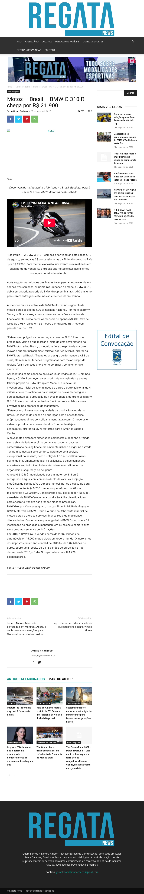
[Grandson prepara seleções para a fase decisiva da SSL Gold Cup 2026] (104, 117)
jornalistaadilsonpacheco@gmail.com (77, 872)
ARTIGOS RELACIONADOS (26, 679)
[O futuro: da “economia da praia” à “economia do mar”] (20, 696)
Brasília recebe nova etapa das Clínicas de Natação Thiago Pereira (125, 176)
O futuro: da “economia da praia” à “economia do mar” (19, 711)
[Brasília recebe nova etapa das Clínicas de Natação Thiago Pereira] (104, 177)
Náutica (11, 703)
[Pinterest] (26, 119)
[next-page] (15, 775)
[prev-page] (9, 775)
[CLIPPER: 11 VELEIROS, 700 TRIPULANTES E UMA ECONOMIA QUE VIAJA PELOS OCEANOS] (104, 193)
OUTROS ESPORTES (93, 41)
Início (9, 86)
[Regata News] (72, 18)
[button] (133, 41)
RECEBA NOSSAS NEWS (29, 50)
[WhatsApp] (34, 119)
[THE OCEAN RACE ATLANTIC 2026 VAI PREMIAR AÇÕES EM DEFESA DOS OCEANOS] (104, 213)
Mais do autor (60, 679)
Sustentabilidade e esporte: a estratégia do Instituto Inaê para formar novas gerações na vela (78, 714)
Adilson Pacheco (19, 111)
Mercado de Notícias (47, 742)
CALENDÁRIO (32, 41)
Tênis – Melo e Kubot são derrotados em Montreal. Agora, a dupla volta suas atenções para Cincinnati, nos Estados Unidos (26, 629)
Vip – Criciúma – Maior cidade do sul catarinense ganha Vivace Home (73, 627)
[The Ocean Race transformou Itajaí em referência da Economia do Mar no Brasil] (49, 735)
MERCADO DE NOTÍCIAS (67, 41)
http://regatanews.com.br (43, 655)
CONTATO (50, 50)
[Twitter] (18, 119)
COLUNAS (47, 41)
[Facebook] (10, 119)
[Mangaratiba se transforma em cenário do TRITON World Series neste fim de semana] (104, 137)
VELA (19, 41)
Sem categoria (23, 86)
